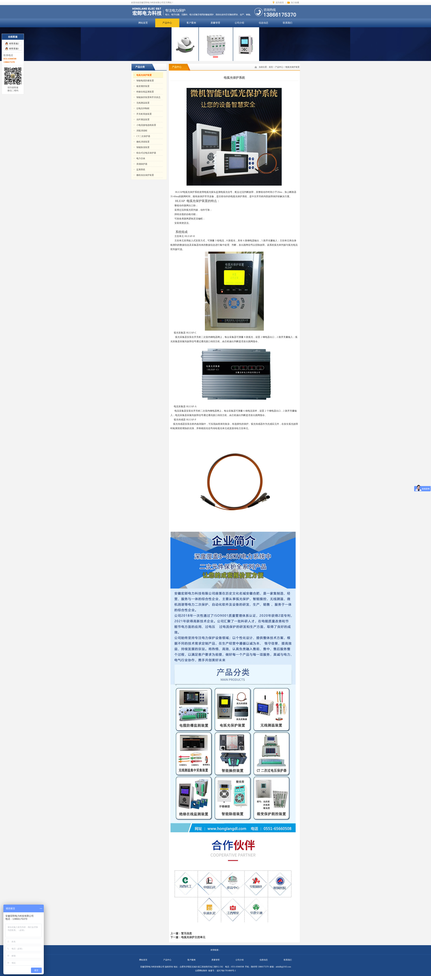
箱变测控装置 (143, 86)
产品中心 (167, 23)
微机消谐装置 (143, 141)
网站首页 (143, 23)
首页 (271, 67)
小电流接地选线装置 (146, 125)
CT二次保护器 (143, 136)
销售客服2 (14, 43)
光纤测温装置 (143, 119)
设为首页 (280, 2)
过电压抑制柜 (143, 108)
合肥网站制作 (201, 970)
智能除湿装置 (143, 147)
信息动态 (263, 23)
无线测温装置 (143, 103)
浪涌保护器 (141, 164)
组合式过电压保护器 (146, 153)
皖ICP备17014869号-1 (226, 970)
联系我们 (287, 23)
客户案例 (191, 23)
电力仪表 (140, 158)
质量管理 (215, 23)
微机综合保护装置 (145, 175)
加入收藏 (295, 2)
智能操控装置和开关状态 (148, 97)
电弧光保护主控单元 (193, 937)
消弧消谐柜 (141, 130)
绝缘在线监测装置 (145, 91)
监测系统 (140, 169)
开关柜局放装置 (144, 114)
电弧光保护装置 (144, 75)
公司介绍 (239, 23)
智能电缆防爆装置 (145, 80)
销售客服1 (14, 48)
